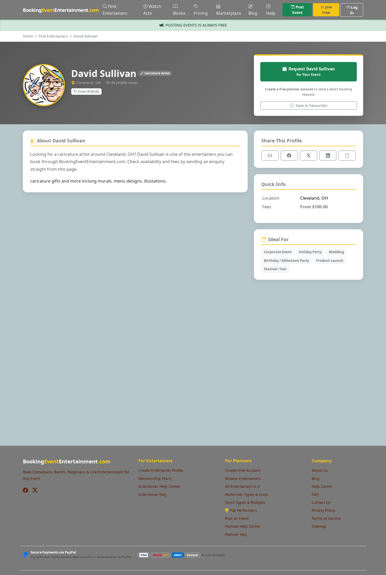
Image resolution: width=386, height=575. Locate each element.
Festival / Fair (275, 269)
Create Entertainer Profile (160, 470)
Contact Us (321, 502)
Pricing (201, 13)
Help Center (322, 486)
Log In (354, 10)
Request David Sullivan (312, 71)
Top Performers (243, 510)
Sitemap (319, 526)
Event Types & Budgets (245, 502)
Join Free (327, 9)
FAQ (315, 494)
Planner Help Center (243, 526)
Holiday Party (310, 252)
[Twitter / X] (35, 490)
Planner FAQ (236, 534)
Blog (252, 13)
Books (179, 13)
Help (270, 13)
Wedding (336, 252)
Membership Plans (154, 478)
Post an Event (237, 518)
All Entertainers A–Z (242, 486)
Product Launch (329, 260)
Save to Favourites (311, 105)
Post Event (298, 9)
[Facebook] (25, 490)
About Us (320, 470)
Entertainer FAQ (152, 494)
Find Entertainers (115, 9)
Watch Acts (152, 9)
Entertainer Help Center (159, 486)
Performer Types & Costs (246, 494)
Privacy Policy (323, 510)
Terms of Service (326, 518)
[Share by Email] (270, 155)
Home (28, 36)
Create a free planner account (289, 89)
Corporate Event (278, 252)
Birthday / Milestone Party (286, 260)
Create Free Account (242, 470)
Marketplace (228, 13)
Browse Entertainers (243, 478)
